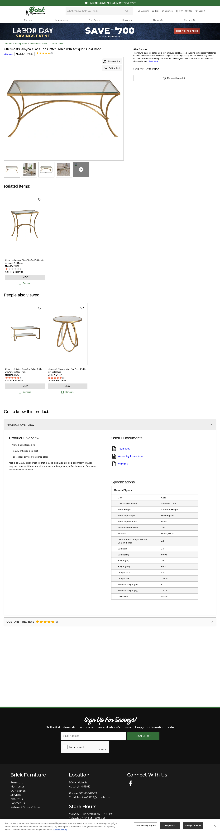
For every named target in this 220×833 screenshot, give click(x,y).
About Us (158, 20)
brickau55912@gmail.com (93, 797)
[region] (110, 826)
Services (127, 20)
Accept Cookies (193, 825)
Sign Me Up (143, 736)
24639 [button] (30, 54)
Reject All (170, 825)
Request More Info (176, 78)
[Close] (214, 825)
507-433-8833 (88, 793)
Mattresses (61, 20)
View (25, 277)
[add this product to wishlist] (40, 199)
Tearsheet (123, 448)
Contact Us (190, 20)
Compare (27, 283)
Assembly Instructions (130, 456)
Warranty (123, 463)
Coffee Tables (57, 43)
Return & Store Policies (25, 807)
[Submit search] (127, 11)
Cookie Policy (60, 829)
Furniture (29, 20)
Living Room (21, 43)
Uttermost (8, 54)
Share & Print (114, 61)
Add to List (114, 68)
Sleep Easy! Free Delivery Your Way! (113, 2)
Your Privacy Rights (145, 825)
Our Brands (95, 20)
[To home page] (35, 11)
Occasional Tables (38, 43)
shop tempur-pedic (187, 31)
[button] (139, 11)
